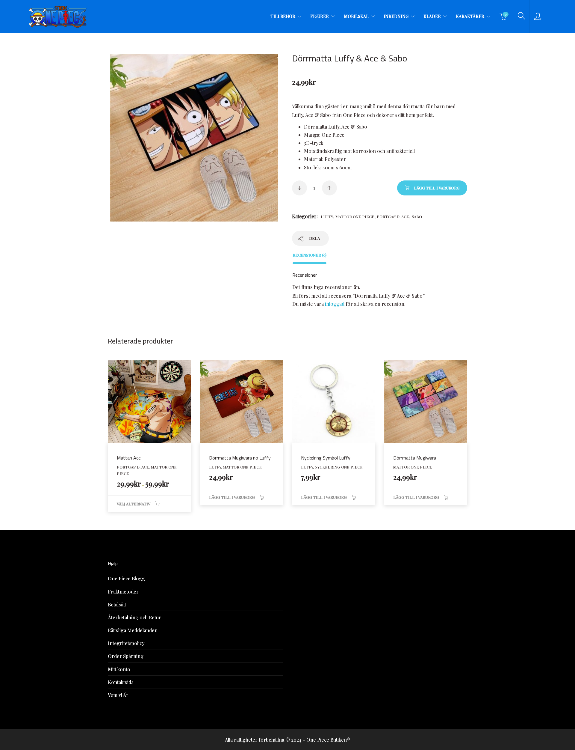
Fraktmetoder (123, 591)
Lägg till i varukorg (437, 187)
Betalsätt (117, 604)
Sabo (416, 216)
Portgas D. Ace (393, 216)
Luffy (327, 216)
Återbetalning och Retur (134, 617)
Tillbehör (282, 16)
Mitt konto (119, 669)
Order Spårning (125, 656)
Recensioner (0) (309, 254)
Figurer (319, 16)
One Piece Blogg (126, 578)
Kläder (432, 16)
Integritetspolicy (126, 643)
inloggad (334, 304)
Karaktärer (470, 16)
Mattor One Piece (354, 216)
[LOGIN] (537, 16)
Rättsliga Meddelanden (133, 630)
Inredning (396, 16)
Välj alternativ (133, 503)
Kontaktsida (121, 682)
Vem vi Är (118, 695)
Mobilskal (356, 16)
